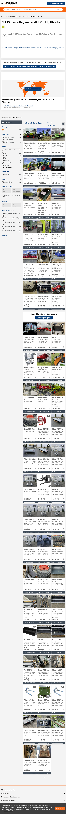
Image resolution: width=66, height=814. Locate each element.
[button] (11, 122)
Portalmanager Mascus (8, 800)
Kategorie (5, 134)
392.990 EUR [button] (28, 153)
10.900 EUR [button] (56, 377)
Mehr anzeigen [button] (7, 167)
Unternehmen (5, 793)
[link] (30, 134)
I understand (59, 808)
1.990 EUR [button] (27, 377)
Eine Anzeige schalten (57, 3)
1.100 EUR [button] (41, 619)
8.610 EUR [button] (55, 559)
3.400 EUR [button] (41, 306)
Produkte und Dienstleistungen (10, 797)
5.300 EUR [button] (41, 244)
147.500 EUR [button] (28, 276)
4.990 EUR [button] (55, 214)
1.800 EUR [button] (55, 649)
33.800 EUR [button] (56, 408)
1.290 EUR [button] (41, 439)
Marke (4, 146)
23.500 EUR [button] (42, 559)
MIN (3, 189)
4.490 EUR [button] (55, 680)
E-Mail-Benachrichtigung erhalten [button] (53, 48)
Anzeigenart (6, 127)
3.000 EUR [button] (27, 770)
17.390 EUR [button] (28, 214)
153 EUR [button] (41, 770)
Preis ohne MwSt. (7, 186)
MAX (14, 189)
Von (3, 204)
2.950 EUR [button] (27, 408)
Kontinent (5, 171)
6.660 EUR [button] (27, 589)
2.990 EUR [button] (27, 469)
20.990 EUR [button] (56, 153)
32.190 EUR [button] (56, 183)
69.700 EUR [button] (56, 306)
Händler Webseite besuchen (30, 48)
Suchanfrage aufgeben (44, 318)
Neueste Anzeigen (8, 211)
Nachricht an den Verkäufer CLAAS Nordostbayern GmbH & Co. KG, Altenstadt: (29, 66)
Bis (13, 204)
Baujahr (4, 201)
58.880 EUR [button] (28, 347)
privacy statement (8, 811)
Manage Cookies (43, 809)
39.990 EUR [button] (42, 377)
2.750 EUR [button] (41, 589)
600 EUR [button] (55, 589)
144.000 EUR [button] (42, 183)
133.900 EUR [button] (28, 183)
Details (4, 235)
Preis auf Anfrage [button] (41, 152)
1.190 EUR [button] (41, 740)
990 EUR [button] (55, 347)
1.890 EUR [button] (27, 499)
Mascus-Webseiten (9, 790)
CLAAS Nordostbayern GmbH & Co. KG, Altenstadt (36, 156)
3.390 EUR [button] (41, 680)
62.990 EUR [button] (28, 244)
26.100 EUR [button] (42, 408)
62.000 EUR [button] (42, 347)
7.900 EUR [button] (27, 439)
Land (4, 179)
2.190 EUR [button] (55, 439)
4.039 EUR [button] (41, 710)
